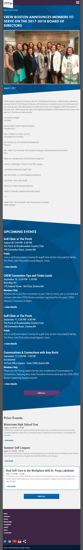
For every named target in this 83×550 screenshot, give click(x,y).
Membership (8, 522)
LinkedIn (10, 541)
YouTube (14, 541)
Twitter (5, 541)
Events (6, 519)
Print (19, 541)
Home (5, 514)
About (6, 530)
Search (6, 527)
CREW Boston (8, 4)
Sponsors (7, 516)
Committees (7, 533)
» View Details (10, 266)
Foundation (7, 524)
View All (41, 393)
